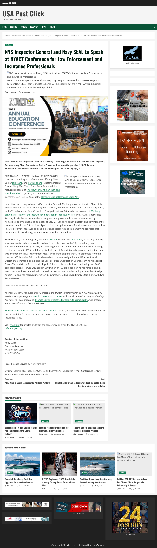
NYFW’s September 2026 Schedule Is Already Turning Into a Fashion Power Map (59, 482)
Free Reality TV (78, 514)
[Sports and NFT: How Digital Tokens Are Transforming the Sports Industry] (21, 413)
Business (13, 26)
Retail (44, 26)
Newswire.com (49, 175)
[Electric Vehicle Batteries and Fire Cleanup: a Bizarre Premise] (55, 413)
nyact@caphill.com (14, 349)
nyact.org (15, 324)
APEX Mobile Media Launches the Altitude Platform (28, 381)
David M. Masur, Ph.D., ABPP (48, 296)
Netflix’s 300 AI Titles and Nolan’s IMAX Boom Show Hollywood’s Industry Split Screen (132, 482)
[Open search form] (154, 26)
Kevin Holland (35, 182)
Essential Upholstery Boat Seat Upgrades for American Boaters (19, 481)
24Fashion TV (130, 535)
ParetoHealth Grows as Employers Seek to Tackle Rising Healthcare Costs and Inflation (80, 383)
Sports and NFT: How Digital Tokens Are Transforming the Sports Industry (21, 430)
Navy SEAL (52, 239)
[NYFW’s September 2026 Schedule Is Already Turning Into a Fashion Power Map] (59, 464)
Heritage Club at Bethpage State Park (60, 196)
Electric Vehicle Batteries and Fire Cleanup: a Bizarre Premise (54, 429)
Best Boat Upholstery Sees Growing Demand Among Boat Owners (96, 481)
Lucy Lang (17, 182)
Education (34, 26)
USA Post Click (23, 13)
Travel (52, 26)
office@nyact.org (13, 328)
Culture (24, 26)
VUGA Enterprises (132, 63)
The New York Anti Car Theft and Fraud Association (31, 310)
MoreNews (87, 545)
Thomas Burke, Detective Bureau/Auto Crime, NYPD (61, 299)
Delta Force (76, 239)
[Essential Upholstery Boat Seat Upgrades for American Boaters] (22, 464)
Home (4, 26)
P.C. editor (11, 92)
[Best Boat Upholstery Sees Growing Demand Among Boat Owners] (97, 464)
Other (9, 473)
